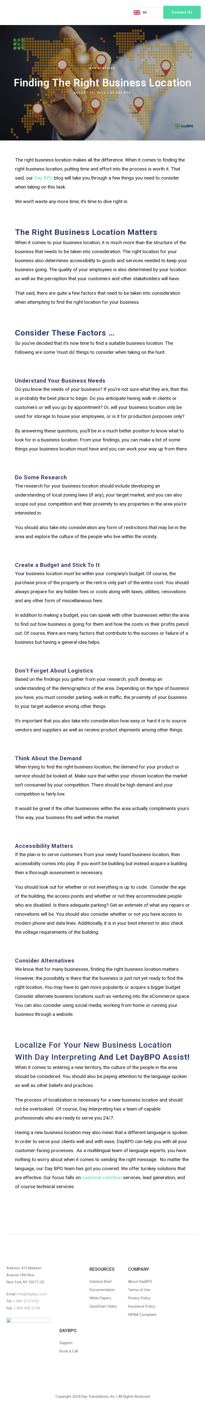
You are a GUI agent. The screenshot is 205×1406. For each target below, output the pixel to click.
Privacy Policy (139, 1298)
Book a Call (69, 1351)
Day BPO (123, 92)
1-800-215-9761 (26, 1301)
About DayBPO (140, 1282)
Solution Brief (101, 1282)
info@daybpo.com (32, 1294)
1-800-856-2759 (27, 1308)
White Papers (100, 1298)
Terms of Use (139, 1290)
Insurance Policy (141, 1306)
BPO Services (102, 68)
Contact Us (182, 12)
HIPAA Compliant (142, 1315)
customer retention (102, 1177)
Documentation (102, 1290)
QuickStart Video (103, 1306)
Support (66, 1343)
